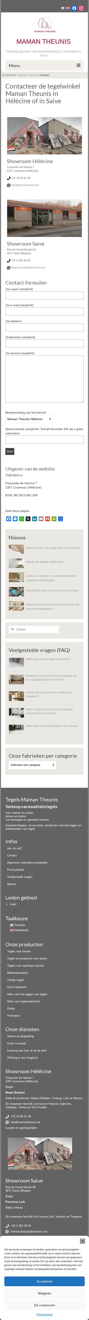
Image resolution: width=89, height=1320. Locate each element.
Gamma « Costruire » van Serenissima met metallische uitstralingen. (51, 578)
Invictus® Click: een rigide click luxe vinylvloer (53, 548)
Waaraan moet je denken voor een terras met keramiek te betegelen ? (52, 606)
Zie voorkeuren (44, 1305)
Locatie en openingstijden (21, 1127)
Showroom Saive (24, 1180)
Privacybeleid (44, 1314)
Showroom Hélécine (28, 1071)
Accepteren (45, 1281)
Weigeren (44, 1293)
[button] (82, 1241)
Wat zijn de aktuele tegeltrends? (45, 561)
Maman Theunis (27, 75)
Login (13, 904)
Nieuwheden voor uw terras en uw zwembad (52, 590)
